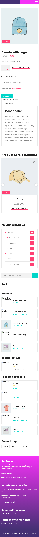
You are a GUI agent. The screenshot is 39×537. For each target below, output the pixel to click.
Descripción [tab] (7, 96)
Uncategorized (13, 264)
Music (9, 259)
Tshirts (11, 248)
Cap (19, 199)
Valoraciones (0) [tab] (9, 104)
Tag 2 (15, 446)
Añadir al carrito (21, 68)
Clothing (10, 232)
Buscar (35, 275)
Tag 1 (5, 446)
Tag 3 (24, 446)
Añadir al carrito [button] (19, 208)
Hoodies (12, 243)
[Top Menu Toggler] (36, 2)
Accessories (16, 88)
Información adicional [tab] (11, 100)
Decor (9, 253)
